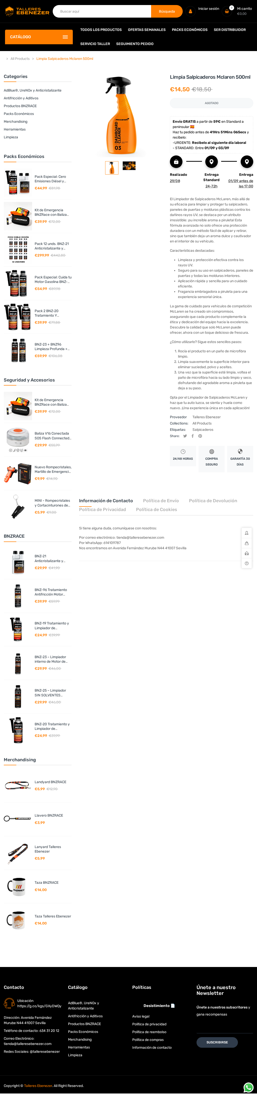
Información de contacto (152, 1047)
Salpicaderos (202, 430)
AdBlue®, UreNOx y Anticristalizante (32, 90)
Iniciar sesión (208, 9)
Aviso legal (140, 1016)
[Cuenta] (190, 11)
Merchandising (15, 121)
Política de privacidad (149, 1024)
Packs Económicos (19, 114)
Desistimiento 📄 (159, 1005)
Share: (174, 436)
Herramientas (15, 129)
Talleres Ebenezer (206, 417)
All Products (202, 423)
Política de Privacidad (102, 509)
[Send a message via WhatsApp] (248, 1087)
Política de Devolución (213, 500)
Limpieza (11, 137)
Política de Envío (161, 500)
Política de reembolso (149, 1032)
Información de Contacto (106, 500)
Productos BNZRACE (20, 106)
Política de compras (148, 1040)
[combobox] (102, 11)
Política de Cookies (156, 509)
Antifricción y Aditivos (21, 98)
